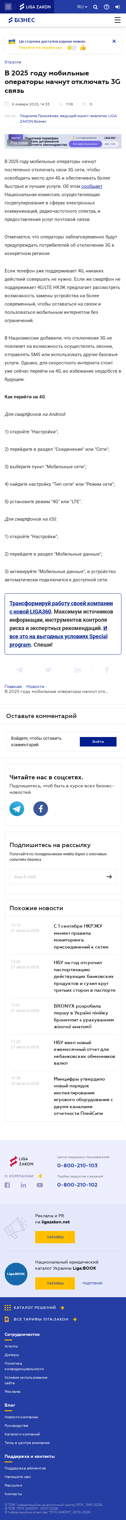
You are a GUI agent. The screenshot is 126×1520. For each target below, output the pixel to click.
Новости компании (21, 1417)
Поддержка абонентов (25, 1468)
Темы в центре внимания (27, 1443)
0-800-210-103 (77, 1165)
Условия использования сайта (26, 1380)
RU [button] (80, 6)
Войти (98, 741)
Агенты (11, 1346)
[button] (8, 6)
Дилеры (12, 1355)
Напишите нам (18, 1477)
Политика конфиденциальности (24, 1366)
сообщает (91, 186)
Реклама (12, 1391)
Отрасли (13, 62)
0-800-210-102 (77, 1185)
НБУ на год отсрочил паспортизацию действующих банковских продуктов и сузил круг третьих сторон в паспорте (85, 976)
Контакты (13, 1494)
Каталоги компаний (22, 1434)
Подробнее (92, 1283)
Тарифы (55, 1237)
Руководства (16, 1425)
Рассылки (13, 1485)
